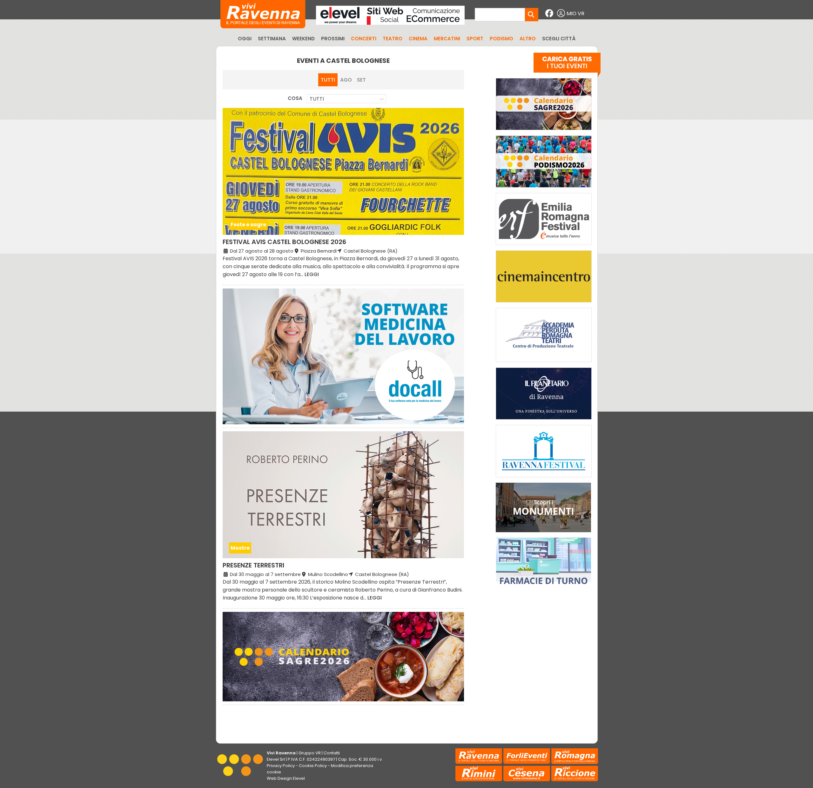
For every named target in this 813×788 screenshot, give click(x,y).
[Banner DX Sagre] (544, 131)
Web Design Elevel (286, 778)
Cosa (295, 98)
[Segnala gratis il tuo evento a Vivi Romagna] (567, 66)
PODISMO (501, 38)
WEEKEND (303, 38)
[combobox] (346, 98)
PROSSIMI (333, 38)
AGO (346, 79)
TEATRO (392, 38)
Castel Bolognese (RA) (370, 251)
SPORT (475, 38)
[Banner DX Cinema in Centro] (544, 304)
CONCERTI (363, 38)
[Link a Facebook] (550, 13)
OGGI (245, 38)
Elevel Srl (276, 759)
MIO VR (575, 13)
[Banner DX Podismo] (544, 189)
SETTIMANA (272, 38)
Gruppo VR (310, 753)
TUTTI (328, 79)
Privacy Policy (281, 766)
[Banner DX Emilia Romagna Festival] (544, 246)
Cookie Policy (313, 766)
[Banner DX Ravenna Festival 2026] (544, 478)
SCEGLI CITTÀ (558, 38)
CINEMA (418, 38)
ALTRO (528, 38)
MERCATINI (447, 38)
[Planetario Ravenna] (544, 421)
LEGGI (312, 274)
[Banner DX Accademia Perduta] (544, 363)
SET (361, 79)
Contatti (332, 753)
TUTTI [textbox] (317, 99)
